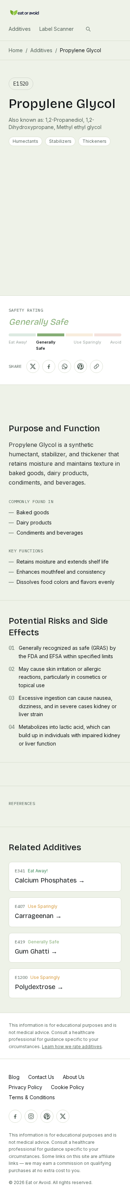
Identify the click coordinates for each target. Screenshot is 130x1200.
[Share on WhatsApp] (64, 366)
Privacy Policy (25, 1087)
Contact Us (41, 1077)
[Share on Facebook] (48, 366)
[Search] (88, 29)
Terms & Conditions (32, 1097)
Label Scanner (56, 29)
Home (16, 50)
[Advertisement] (65, 226)
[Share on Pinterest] (80, 366)
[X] (62, 1116)
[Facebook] (15, 1116)
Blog (14, 1077)
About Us (73, 1077)
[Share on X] (32, 366)
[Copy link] (96, 366)
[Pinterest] (46, 1116)
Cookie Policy (67, 1087)
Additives (20, 29)
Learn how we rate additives (72, 1046)
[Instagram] (31, 1116)
